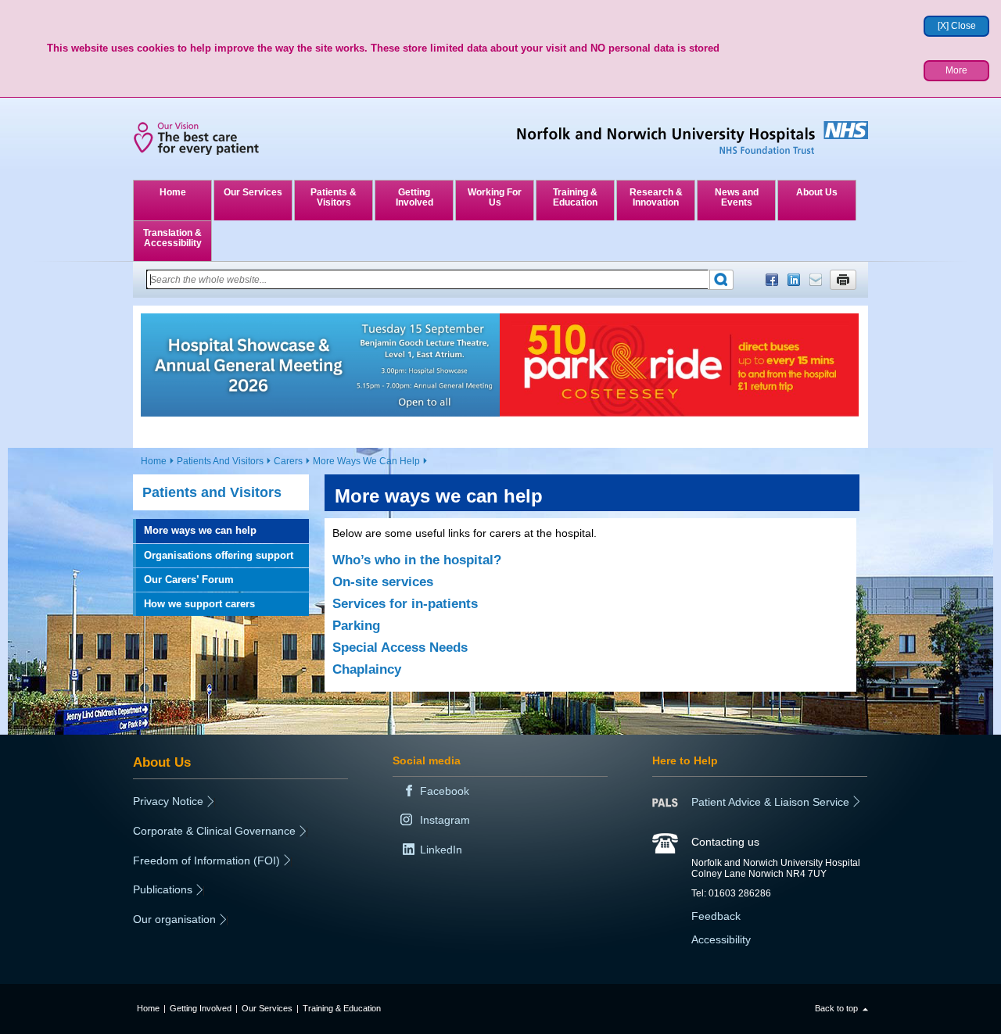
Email (815, 280)
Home (173, 192)
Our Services (253, 192)
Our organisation (174, 919)
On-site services (382, 581)
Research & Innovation (656, 197)
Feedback (716, 916)
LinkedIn (794, 280)
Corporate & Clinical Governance (214, 831)
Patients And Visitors (220, 461)
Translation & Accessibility (172, 238)
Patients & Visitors (333, 197)
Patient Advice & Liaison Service (770, 802)
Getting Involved (414, 197)
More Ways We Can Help (366, 461)
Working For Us (495, 197)
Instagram (445, 820)
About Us (817, 192)
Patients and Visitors (212, 492)
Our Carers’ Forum (189, 579)
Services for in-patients (405, 603)
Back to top (836, 1008)
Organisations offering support (218, 555)
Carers (288, 461)
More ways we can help (200, 530)
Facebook (772, 280)
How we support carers (199, 604)
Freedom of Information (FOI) (206, 860)
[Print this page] (843, 280)
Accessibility (721, 939)
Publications (162, 889)
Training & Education (575, 197)
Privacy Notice (168, 801)
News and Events (737, 197)
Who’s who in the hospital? (416, 560)
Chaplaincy (366, 669)
